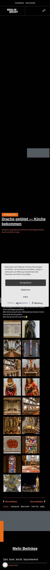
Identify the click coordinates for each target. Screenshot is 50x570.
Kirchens (40, 230)
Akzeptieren (26, 282)
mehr (25, 297)
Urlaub (17, 232)
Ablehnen (25, 290)
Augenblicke (14, 230)
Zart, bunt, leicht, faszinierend (20, 559)
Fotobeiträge (32, 230)
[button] (15, 506)
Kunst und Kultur (8, 232)
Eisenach (22, 230)
